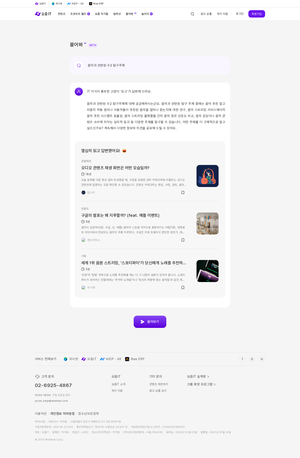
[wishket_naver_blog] (262, 359)
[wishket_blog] (252, 359)
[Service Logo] (43, 14)
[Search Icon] (192, 13)
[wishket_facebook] (242, 359)
